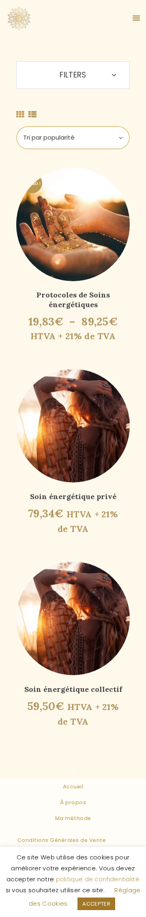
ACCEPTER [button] (96, 904)
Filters (73, 74)
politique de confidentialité (98, 879)
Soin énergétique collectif (73, 689)
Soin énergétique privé (73, 496)
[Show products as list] (32, 114)
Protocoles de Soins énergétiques (73, 299)
